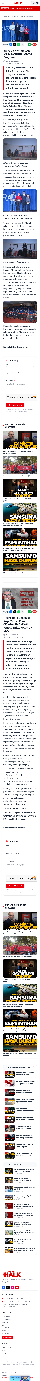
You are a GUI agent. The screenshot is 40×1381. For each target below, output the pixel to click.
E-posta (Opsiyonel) (12, 373)
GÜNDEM (5, 1322)
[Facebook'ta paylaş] (10, 44)
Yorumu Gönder (16, 405)
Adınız (8, 365)
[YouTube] (17, 1287)
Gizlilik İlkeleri (6, 1348)
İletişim (4, 1350)
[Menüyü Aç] (3, 3)
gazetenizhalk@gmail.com (14, 1299)
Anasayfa (6, 17)
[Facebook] (3, 1287)
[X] (8, 1287)
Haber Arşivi (6, 1334)
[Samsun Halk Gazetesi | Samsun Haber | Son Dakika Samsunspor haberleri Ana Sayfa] (18, 3)
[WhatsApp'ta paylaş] (18, 44)
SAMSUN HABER (17, 17)
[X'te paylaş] (14, 44)
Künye (4, 1353)
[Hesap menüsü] (37, 3)
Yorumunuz (10, 381)
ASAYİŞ (4, 1325)
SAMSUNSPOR (6, 1319)
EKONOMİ (5, 1328)
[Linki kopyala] (22, 44)
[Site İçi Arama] (33, 3)
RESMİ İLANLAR (7, 1331)
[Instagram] (12, 1287)
